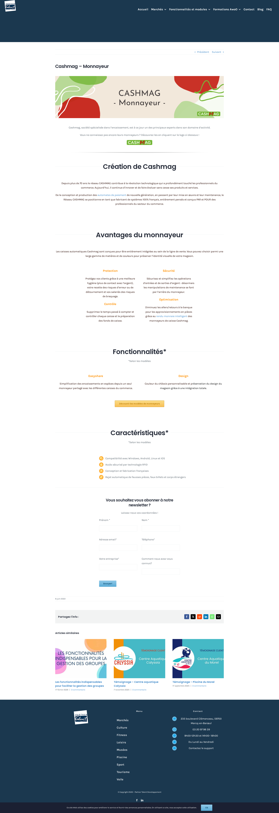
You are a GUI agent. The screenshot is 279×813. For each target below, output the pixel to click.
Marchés (123, 720)
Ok (206, 807)
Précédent (203, 52)
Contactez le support (201, 748)
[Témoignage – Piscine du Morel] (198, 658)
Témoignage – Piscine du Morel (193, 682)
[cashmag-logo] (139, 141)
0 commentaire (78, 690)
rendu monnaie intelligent (171, 316)
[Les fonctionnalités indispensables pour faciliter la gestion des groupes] (81, 658)
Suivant (216, 52)
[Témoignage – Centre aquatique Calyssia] (139, 658)
